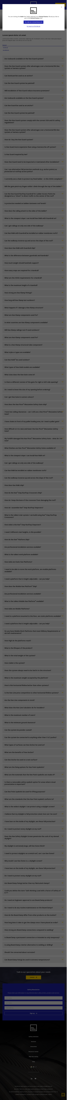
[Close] (61, 7)
